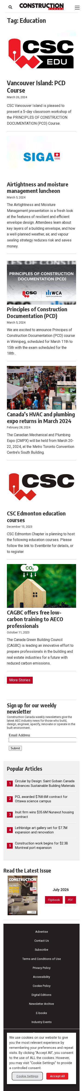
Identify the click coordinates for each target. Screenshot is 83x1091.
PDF (70, 900)
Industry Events (42, 1022)
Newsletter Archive (41, 1004)
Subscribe (41, 949)
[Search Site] (10, 7)
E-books (41, 1013)
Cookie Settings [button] (27, 1076)
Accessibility (41, 977)
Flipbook (54, 900)
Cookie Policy (41, 986)
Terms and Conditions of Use (41, 959)
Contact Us (41, 940)
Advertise (41, 931)
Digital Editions (41, 995)
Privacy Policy (41, 968)
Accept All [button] (57, 1076)
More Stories (19, 680)
